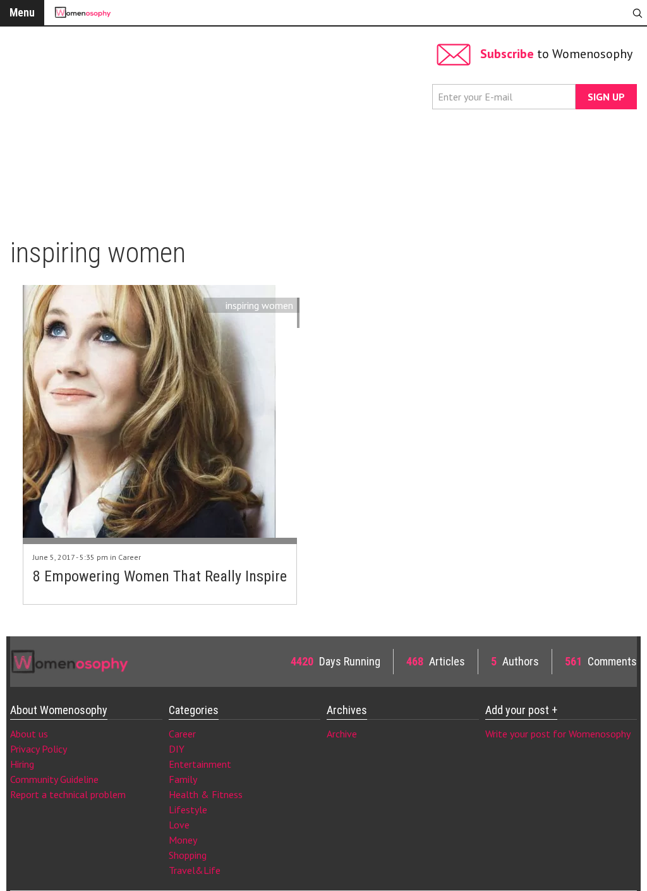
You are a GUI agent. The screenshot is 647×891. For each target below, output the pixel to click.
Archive (342, 733)
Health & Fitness (206, 794)
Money (183, 839)
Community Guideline (54, 779)
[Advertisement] (218, 126)
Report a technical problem (68, 794)
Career (129, 557)
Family (183, 779)
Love (179, 824)
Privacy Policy (38, 748)
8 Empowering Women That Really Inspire (160, 576)
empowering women (250, 320)
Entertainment (200, 764)
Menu (22, 12)
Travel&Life (195, 870)
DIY (176, 748)
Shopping (188, 855)
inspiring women (259, 305)
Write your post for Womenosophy (558, 733)
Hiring (22, 764)
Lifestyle (188, 809)
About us (29, 733)
